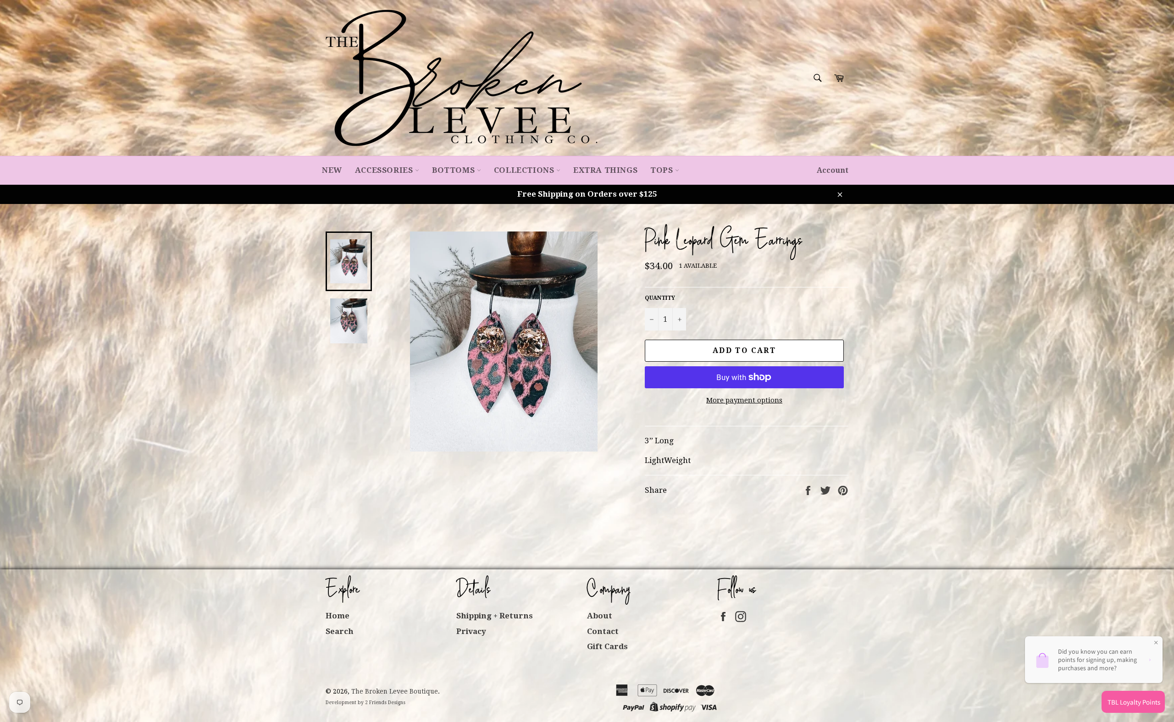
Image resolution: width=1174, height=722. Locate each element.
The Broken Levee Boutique (394, 691)
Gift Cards (607, 646)
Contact (603, 631)
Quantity (660, 298)
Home (337, 615)
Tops (662, 170)
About (599, 615)
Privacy (471, 631)
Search (340, 631)
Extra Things (605, 170)
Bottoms (454, 170)
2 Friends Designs (385, 702)
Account (832, 170)
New (332, 170)
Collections (525, 170)
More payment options (744, 400)
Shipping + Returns (494, 615)
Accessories (385, 170)
